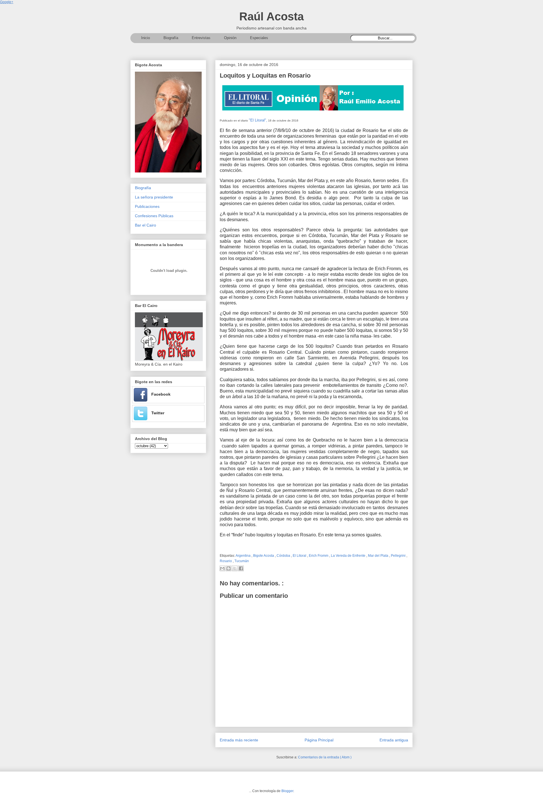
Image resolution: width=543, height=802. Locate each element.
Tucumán (241, 561)
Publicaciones (147, 206)
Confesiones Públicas (154, 216)
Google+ (6, 2)
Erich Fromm (319, 556)
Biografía (143, 187)
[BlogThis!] (228, 568)
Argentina (243, 556)
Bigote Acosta (264, 556)
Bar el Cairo (145, 225)
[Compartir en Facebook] (241, 568)
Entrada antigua (394, 740)
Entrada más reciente (239, 740)
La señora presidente (154, 197)
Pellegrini (398, 556)
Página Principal (319, 740)
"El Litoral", (258, 120)
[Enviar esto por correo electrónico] (222, 568)
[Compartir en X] (235, 568)
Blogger (287, 791)
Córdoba (284, 556)
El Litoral (300, 556)
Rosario (226, 561)
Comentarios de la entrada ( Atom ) (325, 757)
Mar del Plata (378, 556)
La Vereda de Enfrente (348, 556)
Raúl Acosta (271, 16)
